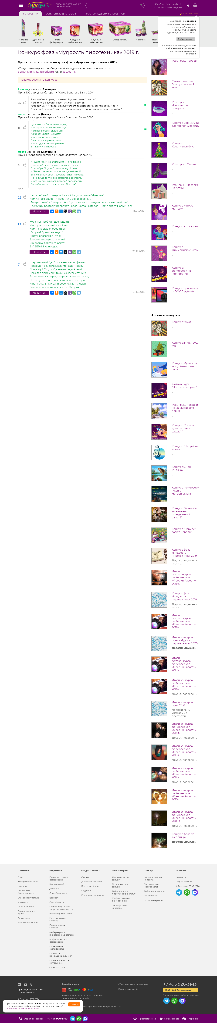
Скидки (85, 877)
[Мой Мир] (61, 211)
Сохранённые (171, 1018)
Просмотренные (147, 1018)
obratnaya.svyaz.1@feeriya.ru (36, 71)
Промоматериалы (153, 900)
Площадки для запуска (57, 926)
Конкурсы (23, 902)
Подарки (86, 890)
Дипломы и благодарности (26, 891)
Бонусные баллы (90, 886)
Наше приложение (28, 922)
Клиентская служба (128, 989)
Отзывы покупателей (29, 897)
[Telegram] (79, 211)
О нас (21, 877)
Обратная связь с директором (133, 984)
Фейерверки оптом (154, 891)
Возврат (53, 897)
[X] (65, 211)
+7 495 (180, 984)
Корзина (193, 1018)
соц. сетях (68, 71)
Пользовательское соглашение (59, 961)
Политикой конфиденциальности (22, 1008)
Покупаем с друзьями (93, 895)
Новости (22, 886)
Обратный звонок (33, 1018)
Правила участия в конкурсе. (39, 79)
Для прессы (24, 918)
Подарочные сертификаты (56, 947)
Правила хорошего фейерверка (59, 878)
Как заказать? (56, 884)
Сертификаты (56, 902)
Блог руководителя (28, 881)
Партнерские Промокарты (151, 885)
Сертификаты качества (119, 906)
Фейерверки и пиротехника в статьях (61, 933)
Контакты (181, 877)
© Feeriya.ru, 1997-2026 (188, 886)
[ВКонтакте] (52, 211)
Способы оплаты (58, 893)
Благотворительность (60, 913)
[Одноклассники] (56, 211)
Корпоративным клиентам (153, 878)
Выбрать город (185, 39)
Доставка (54, 888)
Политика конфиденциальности (61, 954)
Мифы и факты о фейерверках (58, 940)
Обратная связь (184, 881)
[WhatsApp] (74, 211)
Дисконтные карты (91, 881)
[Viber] (70, 211)
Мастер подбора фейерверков (105, 13)
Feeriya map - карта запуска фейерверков (61, 907)
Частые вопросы (26, 906)
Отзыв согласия (57, 967)
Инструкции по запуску (57, 919)
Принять (74, 1004)
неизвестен (190, 13)
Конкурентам (151, 895)
